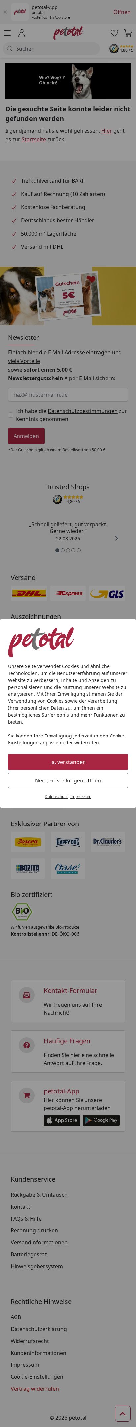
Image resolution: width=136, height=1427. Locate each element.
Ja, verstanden (68, 762)
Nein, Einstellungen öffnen (68, 780)
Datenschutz (56, 796)
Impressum (80, 796)
